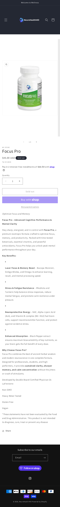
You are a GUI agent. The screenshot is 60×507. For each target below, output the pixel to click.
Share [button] (8, 430)
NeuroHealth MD (25, 502)
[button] (6, 20)
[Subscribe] (44, 457)
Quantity (5, 175)
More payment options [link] (30, 207)
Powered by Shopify (39, 502)
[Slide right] (36, 142)
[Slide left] (23, 142)
